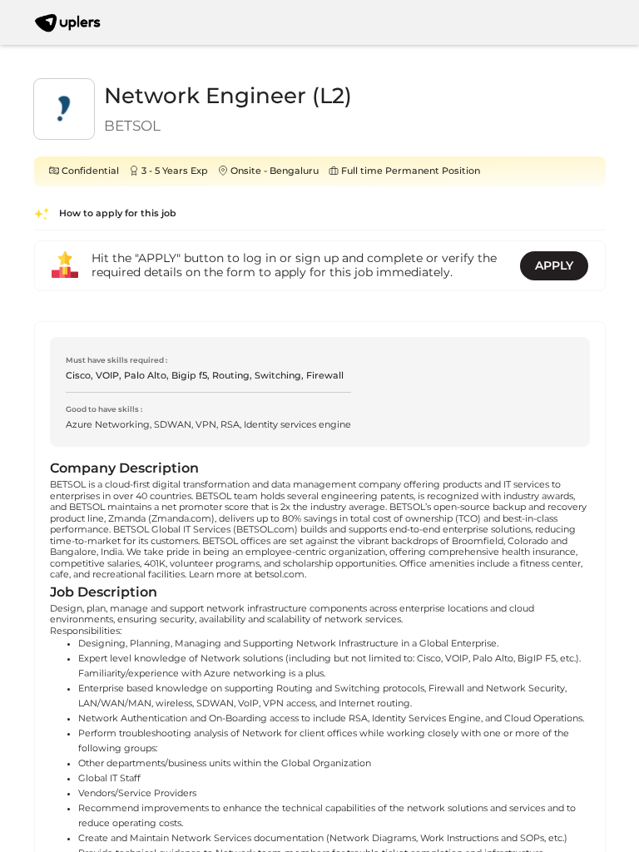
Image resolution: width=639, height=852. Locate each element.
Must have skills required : (116, 359)
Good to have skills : (104, 409)
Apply (554, 265)
